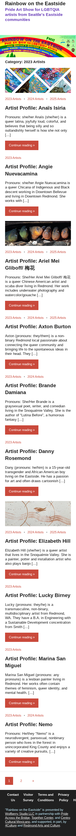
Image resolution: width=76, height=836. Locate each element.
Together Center (42, 817)
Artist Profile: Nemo (29, 724)
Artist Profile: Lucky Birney (37, 595)
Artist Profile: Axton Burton (38, 326)
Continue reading (20, 145)
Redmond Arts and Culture (41, 825)
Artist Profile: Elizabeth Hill (38, 541)
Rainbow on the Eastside (35, 3)
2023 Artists (13, 99)
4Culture (11, 825)
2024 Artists (35, 99)
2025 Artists (58, 99)
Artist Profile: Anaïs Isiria (35, 108)
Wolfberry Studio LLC (19, 813)
